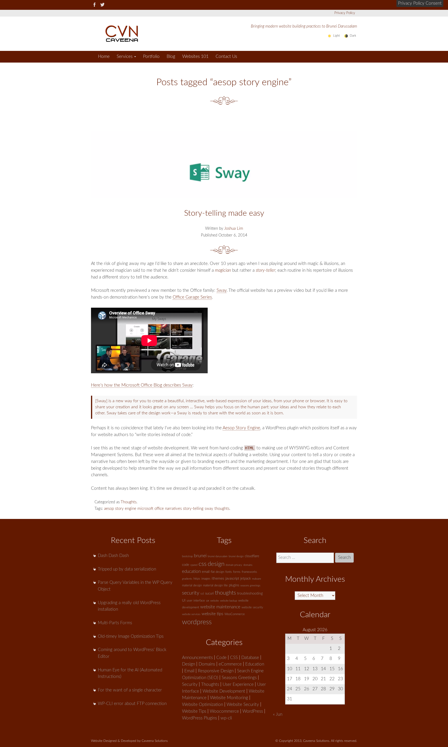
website (214, 600)
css (202, 564)
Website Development (224, 691)
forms (237, 572)
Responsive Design (216, 671)
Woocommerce (224, 711)
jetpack (245, 578)
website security (252, 607)
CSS (234, 657)
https (196, 578)
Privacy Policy (344, 13)
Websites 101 (195, 56)
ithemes (218, 578)
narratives (173, 509)
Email (189, 671)
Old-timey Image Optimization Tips (131, 636)
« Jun (277, 714)
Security (190, 684)
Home (104, 56)
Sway (222, 290)
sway (209, 509)
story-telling (193, 509)
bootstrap (187, 556)
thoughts (221, 509)
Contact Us (226, 56)
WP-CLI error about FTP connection (132, 703)
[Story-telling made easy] (224, 164)
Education (254, 664)
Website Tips (194, 711)
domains (247, 565)
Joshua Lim (233, 228)
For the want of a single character (130, 690)
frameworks (249, 572)
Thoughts (128, 502)
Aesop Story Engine (241, 428)
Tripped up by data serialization (127, 569)
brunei (200, 555)
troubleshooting (250, 593)
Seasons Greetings (239, 678)
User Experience (238, 684)
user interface (196, 600)
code (185, 565)
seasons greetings (250, 585)
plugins (234, 585)
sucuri (209, 593)
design (216, 564)
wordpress (197, 622)
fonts (228, 572)
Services (125, 56)
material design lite (215, 585)
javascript (232, 578)
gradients (187, 579)
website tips (212, 614)
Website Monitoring (229, 698)
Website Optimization (202, 704)
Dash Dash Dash (113, 555)
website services (191, 614)
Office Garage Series (192, 297)
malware (256, 579)
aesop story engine (120, 509)
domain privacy (234, 565)
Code (221, 657)
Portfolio (151, 56)
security (190, 592)
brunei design (236, 556)
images (205, 578)
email (206, 572)
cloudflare (252, 556)
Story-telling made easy (224, 213)
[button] (419, 3)
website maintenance (220, 607)
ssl (202, 593)
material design (192, 585)
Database (250, 657)
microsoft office (150, 509)
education (191, 571)
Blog (171, 56)
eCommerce (230, 664)
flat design (217, 572)
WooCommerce (234, 614)
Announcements (197, 657)
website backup (228, 600)
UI (184, 600)
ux (207, 600)
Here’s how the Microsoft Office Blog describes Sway (141, 385)
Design (188, 664)
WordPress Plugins (199, 718)
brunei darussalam (218, 556)
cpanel (193, 565)
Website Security (243, 704)
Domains (207, 664)
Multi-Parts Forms (115, 623)
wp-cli (226, 718)
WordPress (252, 711)
